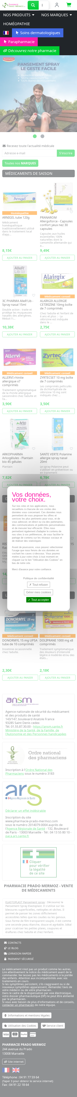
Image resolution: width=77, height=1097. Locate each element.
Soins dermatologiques (39, 32)
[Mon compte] (57, 5)
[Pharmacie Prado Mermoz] (13, 5)
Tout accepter (39, 599)
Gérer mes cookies (38, 592)
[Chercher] (33, 5)
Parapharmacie (21, 41)
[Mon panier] (69, 5)
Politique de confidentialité (38, 578)
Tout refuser (40, 584)
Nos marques (55, 14)
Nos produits (17, 14)
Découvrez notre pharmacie (31, 50)
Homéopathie (16, 23)
